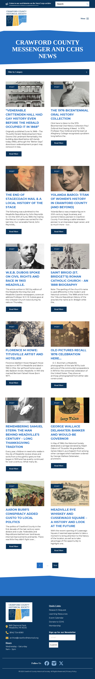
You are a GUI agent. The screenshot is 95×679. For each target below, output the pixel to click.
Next (55, 565)
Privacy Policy (71, 671)
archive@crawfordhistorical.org (24, 638)
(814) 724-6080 (17, 632)
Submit (53, 645)
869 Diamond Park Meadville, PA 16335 (18, 626)
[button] (84, 18)
